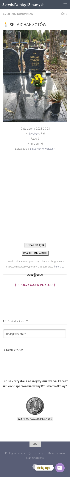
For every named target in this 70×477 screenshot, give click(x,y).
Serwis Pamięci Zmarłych (23, 4)
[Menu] (65, 4)
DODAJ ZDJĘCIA (35, 245)
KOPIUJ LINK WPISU (35, 253)
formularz (58, 266)
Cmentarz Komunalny (18, 14)
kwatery (34, 133)
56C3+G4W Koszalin (42, 148)
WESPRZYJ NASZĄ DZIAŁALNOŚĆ (35, 418)
